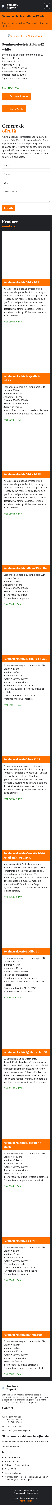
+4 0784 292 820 (14, 1419)
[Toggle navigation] (47, 6)
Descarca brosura (19, 96)
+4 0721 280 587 (13, 1417)
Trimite (8, 208)
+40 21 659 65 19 (13, 1446)
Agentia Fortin (26, 1500)
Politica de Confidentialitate (17, 1465)
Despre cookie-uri (13, 1473)
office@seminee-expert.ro (19, 1430)
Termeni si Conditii (13, 1461)
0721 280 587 (16, 108)
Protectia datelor (12, 1457)
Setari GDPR (10, 1469)
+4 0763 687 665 (14, 1422)
